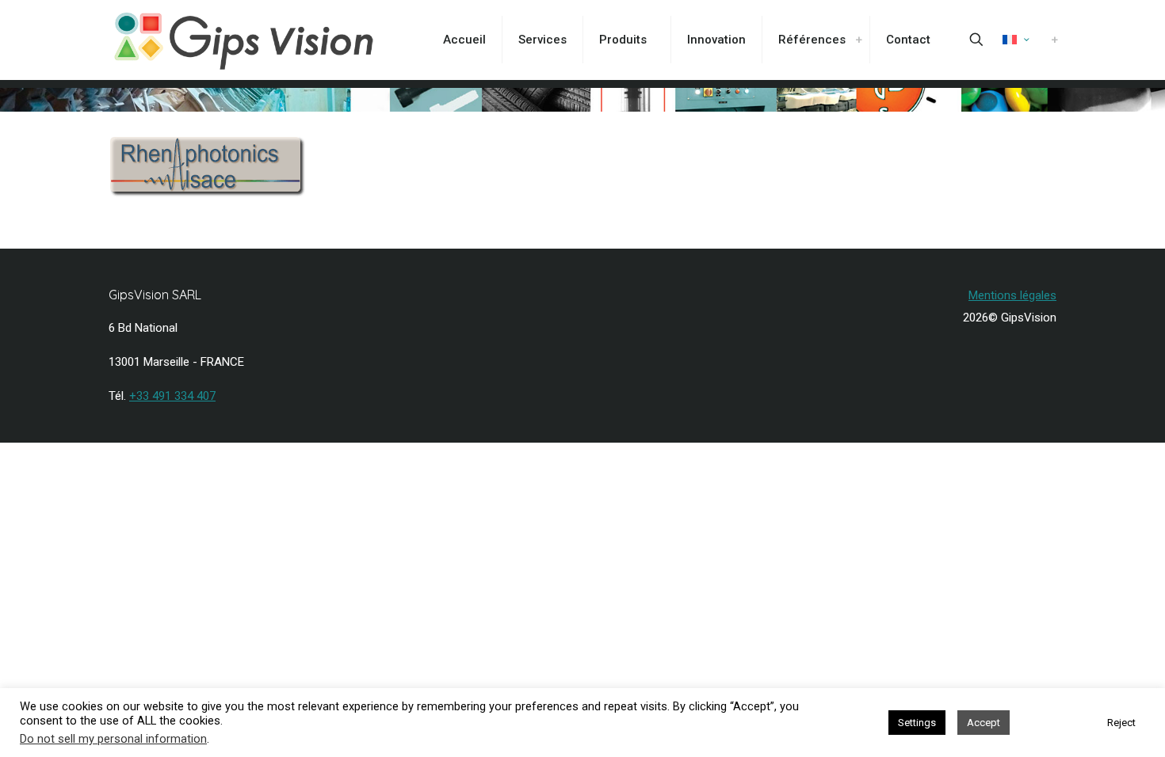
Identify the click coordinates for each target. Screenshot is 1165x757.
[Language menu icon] (1016, 39)
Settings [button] (917, 722)
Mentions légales (1012, 295)
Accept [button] (983, 722)
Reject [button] (1121, 722)
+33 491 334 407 (172, 396)
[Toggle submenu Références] (858, 40)
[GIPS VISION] (244, 39)
